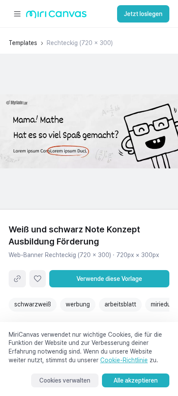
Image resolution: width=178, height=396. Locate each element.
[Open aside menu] (17, 14)
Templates (23, 42)
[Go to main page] (56, 16)
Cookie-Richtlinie (124, 360)
